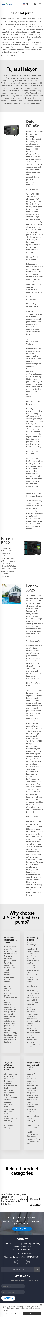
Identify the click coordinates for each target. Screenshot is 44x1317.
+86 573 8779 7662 (23, 1250)
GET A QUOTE (22, 1229)
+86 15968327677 (33, 1257)
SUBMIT (7, 1298)
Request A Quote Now (35, 1200)
